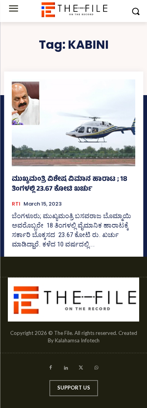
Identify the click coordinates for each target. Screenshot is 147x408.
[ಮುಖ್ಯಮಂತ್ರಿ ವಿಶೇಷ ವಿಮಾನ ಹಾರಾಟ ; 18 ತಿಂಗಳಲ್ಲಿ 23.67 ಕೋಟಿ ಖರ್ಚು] (73, 122)
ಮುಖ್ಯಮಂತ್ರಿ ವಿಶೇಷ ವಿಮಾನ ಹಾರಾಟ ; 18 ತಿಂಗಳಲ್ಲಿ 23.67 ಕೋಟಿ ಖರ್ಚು (69, 185)
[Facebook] (50, 369)
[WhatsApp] (96, 369)
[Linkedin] (66, 369)
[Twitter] (81, 369)
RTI (16, 204)
